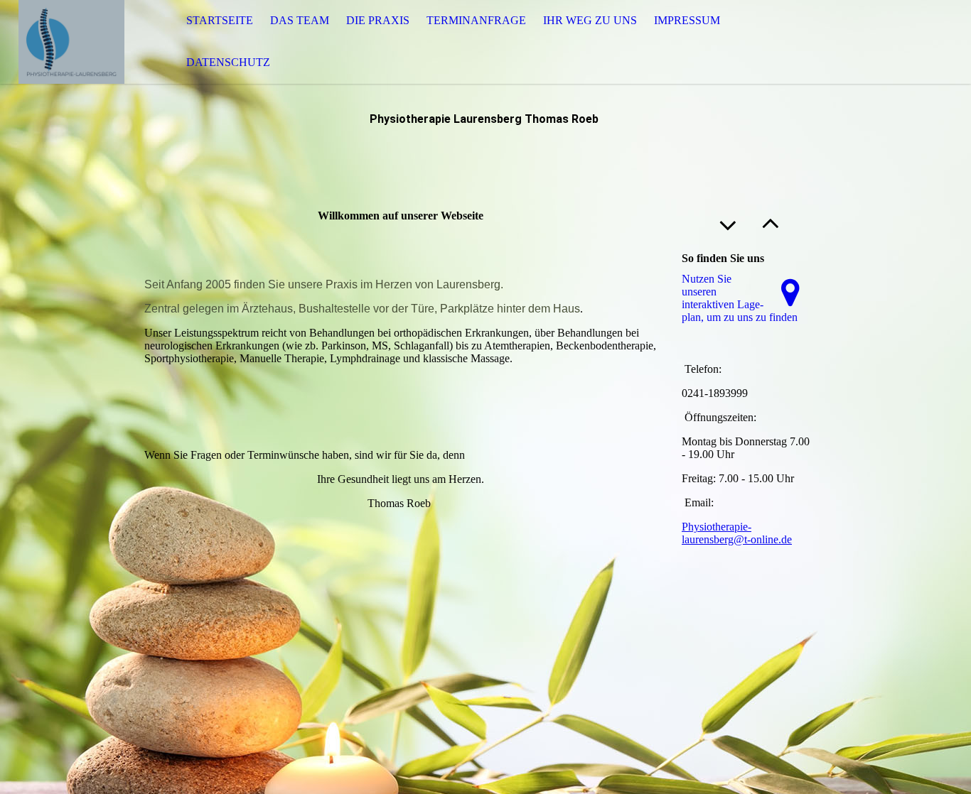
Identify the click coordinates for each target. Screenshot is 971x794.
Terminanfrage (476, 20)
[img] (71, 42)
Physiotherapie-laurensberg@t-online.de (737, 533)
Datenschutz (228, 62)
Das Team (299, 20)
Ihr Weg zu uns (590, 20)
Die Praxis (377, 20)
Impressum (687, 20)
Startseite (219, 20)
